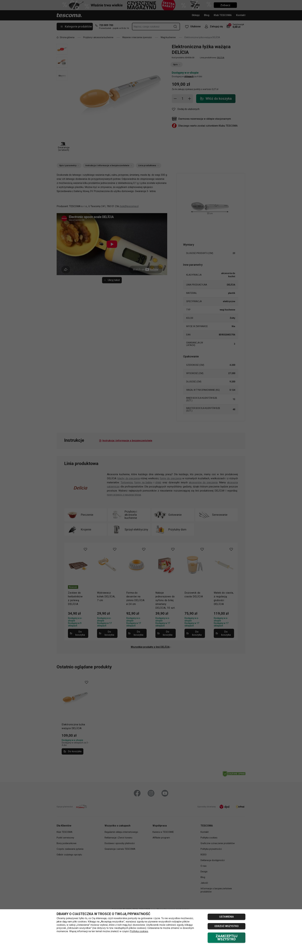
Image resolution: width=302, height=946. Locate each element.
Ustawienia (226, 916)
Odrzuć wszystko (226, 926)
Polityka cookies (139, 931)
